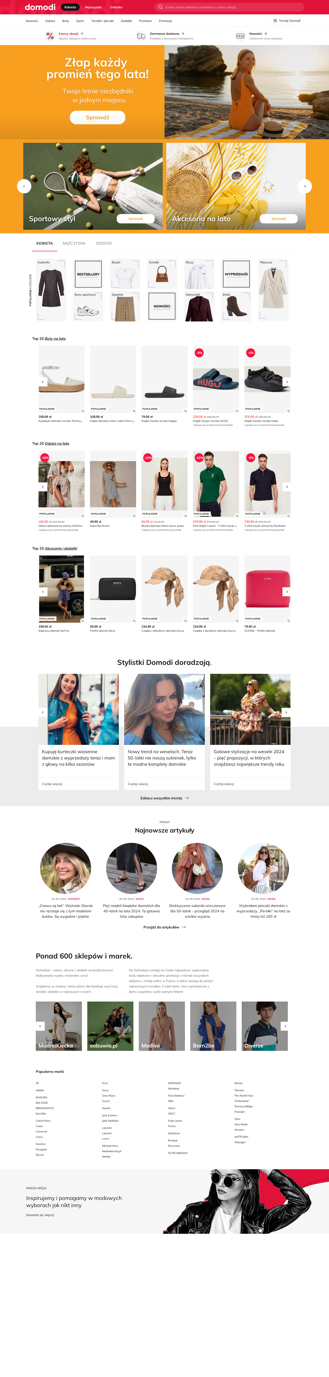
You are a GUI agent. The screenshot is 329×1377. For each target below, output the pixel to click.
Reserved (174, 1145)
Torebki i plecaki (102, 21)
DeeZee (41, 1144)
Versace (239, 1129)
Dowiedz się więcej (40, 1215)
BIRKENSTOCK (45, 1108)
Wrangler (240, 1142)
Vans (237, 1119)
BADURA (41, 1097)
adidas (40, 1090)
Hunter (106, 1108)
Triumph (239, 1111)
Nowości (32, 21)
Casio (39, 1126)
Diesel (40, 1154)
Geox (105, 1090)
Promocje (165, 21)
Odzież (50, 21)
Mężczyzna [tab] (93, 7)
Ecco (105, 1083)
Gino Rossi (108, 1095)
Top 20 (49, 338)
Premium (145, 21)
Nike (171, 1101)
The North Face (243, 1095)
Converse (41, 1131)
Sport (80, 21)
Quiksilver (174, 1133)
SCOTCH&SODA (178, 1153)
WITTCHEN (241, 1136)
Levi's (105, 1138)
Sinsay (238, 1083)
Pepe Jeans (175, 1120)
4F (37, 1083)
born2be (41, 1113)
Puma (171, 1126)
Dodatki (126, 21)
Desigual (41, 1149)
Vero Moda (241, 1124)
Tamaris (239, 1090)
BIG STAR (42, 1102)
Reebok (172, 1140)
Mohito (106, 1156)
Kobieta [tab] (70, 7)
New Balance (176, 1095)
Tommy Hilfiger (243, 1106)
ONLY (171, 1113)
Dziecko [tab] (116, 7)
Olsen (171, 1108)
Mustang (173, 1088)
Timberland (241, 1101)
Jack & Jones (109, 1115)
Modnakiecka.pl (111, 1151)
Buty (65, 21)
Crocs (39, 1136)
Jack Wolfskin (110, 1120)
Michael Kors (110, 1145)
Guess (106, 1101)
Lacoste (107, 1128)
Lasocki (106, 1133)
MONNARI (174, 1083)
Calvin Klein (43, 1120)
